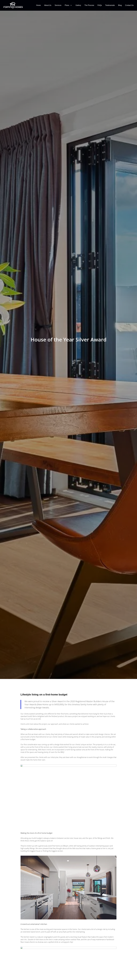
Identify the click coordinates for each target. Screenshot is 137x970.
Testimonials (110, 5)
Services (58, 5)
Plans (67, 5)
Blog (120, 5)
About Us (47, 5)
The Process (89, 5)
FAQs (100, 5)
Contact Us (129, 5)
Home (38, 5)
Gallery (78, 5)
